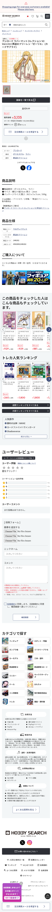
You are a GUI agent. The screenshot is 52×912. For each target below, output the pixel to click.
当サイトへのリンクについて (38, 886)
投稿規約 (11, 603)
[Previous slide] (3, 329)
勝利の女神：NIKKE (16, 423)
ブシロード (17, 150)
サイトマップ (26, 890)
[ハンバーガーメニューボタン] (47, 16)
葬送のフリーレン (20, 158)
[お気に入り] (32, 15)
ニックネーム (11, 548)
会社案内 (13, 882)
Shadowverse (13, 431)
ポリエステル (18, 154)
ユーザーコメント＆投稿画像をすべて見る (18, 458)
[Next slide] (48, 329)
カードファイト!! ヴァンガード (21, 427)
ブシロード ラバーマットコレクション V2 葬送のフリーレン (25, 209)
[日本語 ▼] (27, 15)
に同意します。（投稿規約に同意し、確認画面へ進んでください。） (25, 605)
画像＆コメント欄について (27, 463)
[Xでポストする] (22, 167)
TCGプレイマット (20, 229)
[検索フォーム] (42, 16)
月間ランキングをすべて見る (25, 410)
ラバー (28, 154)
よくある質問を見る (25, 809)
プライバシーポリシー (38, 882)
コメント (8, 562)
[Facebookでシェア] (29, 167)
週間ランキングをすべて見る (25, 405)
